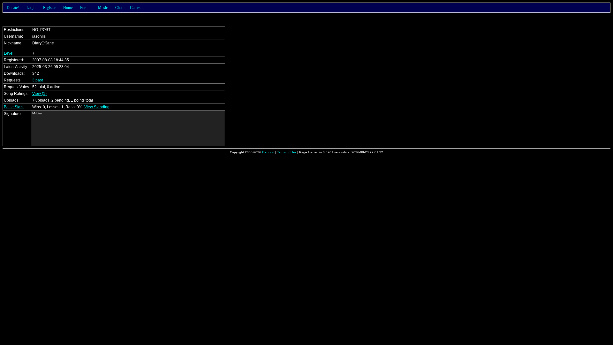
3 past (37, 80)
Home (67, 7)
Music (103, 7)
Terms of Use (286, 152)
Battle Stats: (14, 107)
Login (30, 7)
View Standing (97, 107)
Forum (85, 7)
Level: (9, 53)
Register (49, 7)
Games (135, 7)
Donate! (13, 7)
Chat (118, 7)
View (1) (39, 93)
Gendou (268, 152)
